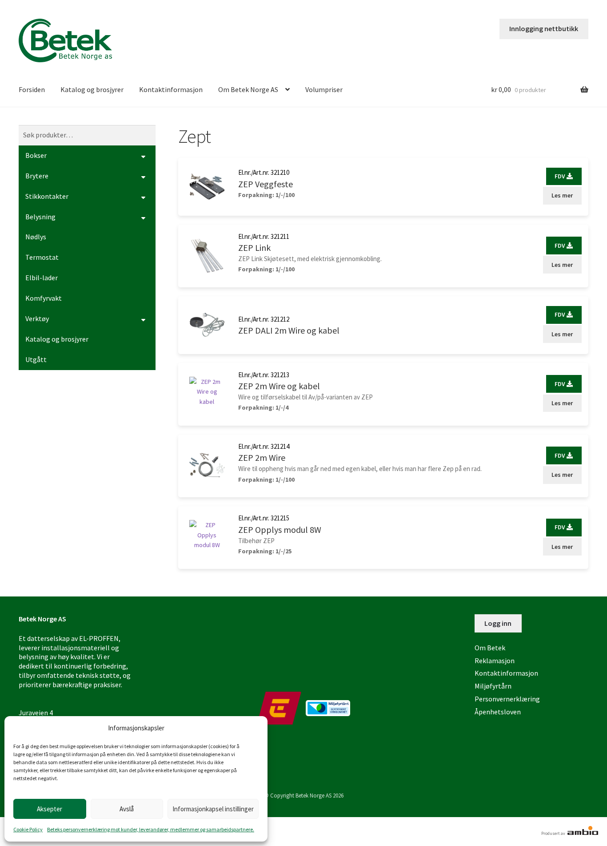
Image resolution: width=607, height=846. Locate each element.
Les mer (562, 195)
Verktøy (37, 318)
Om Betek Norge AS (248, 89)
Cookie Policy (28, 829)
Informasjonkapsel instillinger (213, 809)
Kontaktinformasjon (171, 89)
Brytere (36, 175)
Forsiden (32, 89)
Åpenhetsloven (498, 711)
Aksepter (49, 809)
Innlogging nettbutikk (543, 28)
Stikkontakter (46, 196)
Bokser (36, 155)
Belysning (40, 216)
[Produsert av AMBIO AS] (582, 833)
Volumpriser (324, 89)
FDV (561, 176)
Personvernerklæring (507, 698)
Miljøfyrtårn (493, 685)
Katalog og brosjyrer (92, 89)
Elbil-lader (41, 277)
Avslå (127, 809)
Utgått (36, 359)
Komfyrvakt (43, 298)
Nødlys (35, 236)
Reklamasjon (495, 660)
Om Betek (490, 647)
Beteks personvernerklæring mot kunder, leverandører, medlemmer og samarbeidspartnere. (150, 829)
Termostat (42, 257)
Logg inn (497, 623)
